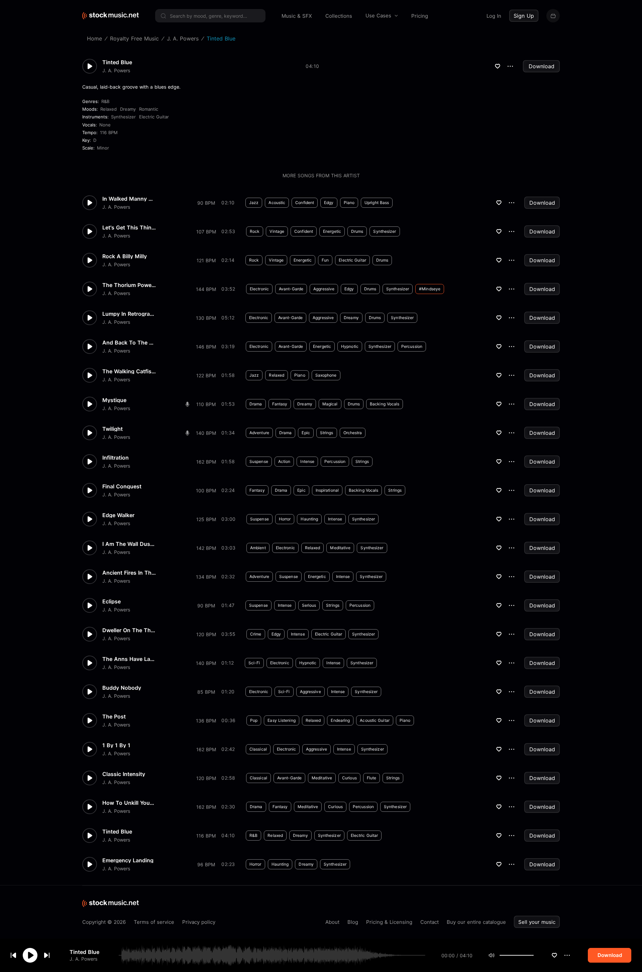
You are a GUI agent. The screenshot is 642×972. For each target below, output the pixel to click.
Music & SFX (297, 16)
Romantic (148, 109)
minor (103, 148)
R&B (105, 101)
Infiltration (115, 457)
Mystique (114, 400)
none (105, 124)
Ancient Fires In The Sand (129, 572)
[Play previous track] (13, 955)
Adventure (259, 432)
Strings (326, 432)
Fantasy (280, 403)
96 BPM (206, 864)
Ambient (258, 547)
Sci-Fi (254, 662)
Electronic (259, 288)
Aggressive (323, 288)
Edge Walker (118, 515)
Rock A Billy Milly (124, 256)
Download (541, 66)
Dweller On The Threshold (129, 630)
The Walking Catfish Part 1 (129, 371)
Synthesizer (123, 116)
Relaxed (108, 109)
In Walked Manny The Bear (129, 198)
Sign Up (524, 15)
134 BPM (206, 577)
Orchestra (352, 432)
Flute (372, 777)
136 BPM (206, 720)
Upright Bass (376, 202)
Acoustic (277, 202)
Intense (307, 461)
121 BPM (206, 260)
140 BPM (206, 433)
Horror (285, 518)
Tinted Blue (84, 952)
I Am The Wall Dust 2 (129, 544)
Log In (494, 16)
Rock (254, 231)
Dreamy (128, 109)
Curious (349, 777)
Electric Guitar (154, 116)
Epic (306, 432)
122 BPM (206, 375)
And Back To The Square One (129, 342)
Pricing (419, 16)
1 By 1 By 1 (116, 745)
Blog (352, 922)
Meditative (340, 547)
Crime (255, 634)
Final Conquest (121, 486)
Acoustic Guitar (375, 720)
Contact (429, 922)
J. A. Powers (83, 959)
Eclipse (111, 601)
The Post (114, 716)
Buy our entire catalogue (476, 922)
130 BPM (206, 318)
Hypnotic (349, 346)
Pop (253, 720)
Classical (258, 749)
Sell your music (536, 922)
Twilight (112, 428)
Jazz (253, 202)
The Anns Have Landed (129, 659)
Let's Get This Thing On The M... (129, 227)
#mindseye (429, 288)
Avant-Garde (291, 288)
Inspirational (327, 490)
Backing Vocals (384, 403)
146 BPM (206, 347)
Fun (325, 260)
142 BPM (206, 548)
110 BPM (206, 404)
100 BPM (206, 490)
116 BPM (109, 132)
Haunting (309, 518)
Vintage (277, 231)
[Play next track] (47, 955)
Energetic (332, 231)
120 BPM (206, 634)
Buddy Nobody (121, 687)
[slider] (533, 955)
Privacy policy (198, 922)
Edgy (328, 202)
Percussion (411, 346)
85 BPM (206, 692)
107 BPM (206, 231)
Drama (255, 403)
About (332, 922)
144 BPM (206, 289)
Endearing (340, 720)
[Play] (30, 955)
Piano (349, 202)
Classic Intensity (123, 774)
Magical (330, 403)
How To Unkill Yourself (129, 802)
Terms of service (154, 922)
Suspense (258, 461)
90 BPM (206, 203)
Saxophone (326, 375)
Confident (304, 202)
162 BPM (206, 462)
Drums (357, 231)
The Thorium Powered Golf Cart (129, 285)
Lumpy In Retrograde (129, 313)
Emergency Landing (127, 860)
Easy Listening (281, 720)
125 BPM (206, 519)
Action (284, 461)
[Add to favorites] (554, 955)
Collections (338, 16)
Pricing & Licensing (389, 922)
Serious (309, 605)
